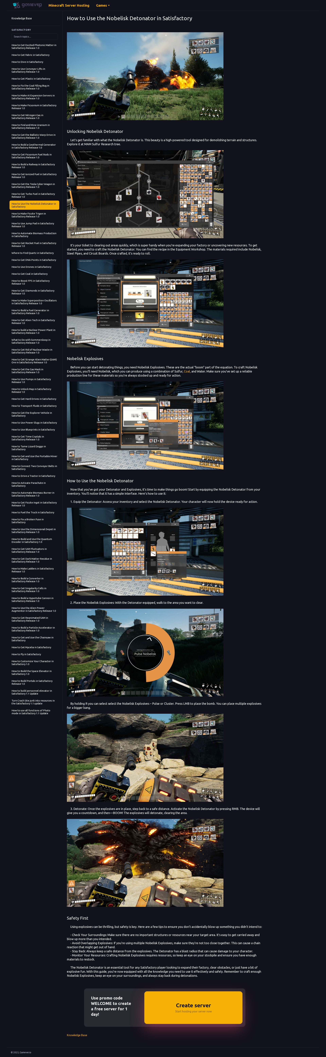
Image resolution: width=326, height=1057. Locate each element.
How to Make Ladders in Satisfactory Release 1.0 (33, 570)
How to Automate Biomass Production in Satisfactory (34, 235)
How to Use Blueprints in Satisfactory (33, 429)
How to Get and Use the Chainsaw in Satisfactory (32, 639)
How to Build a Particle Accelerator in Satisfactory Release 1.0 (33, 629)
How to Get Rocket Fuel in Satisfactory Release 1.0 (34, 244)
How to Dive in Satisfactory (27, 61)
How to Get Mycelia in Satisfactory (31, 647)
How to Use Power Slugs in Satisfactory (34, 422)
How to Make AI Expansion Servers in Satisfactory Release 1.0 (33, 97)
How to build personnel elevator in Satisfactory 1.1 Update (32, 692)
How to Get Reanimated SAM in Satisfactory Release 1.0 (30, 619)
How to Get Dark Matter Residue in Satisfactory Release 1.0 (32, 560)
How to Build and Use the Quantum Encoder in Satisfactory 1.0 (32, 540)
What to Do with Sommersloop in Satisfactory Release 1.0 (31, 341)
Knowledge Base (22, 18)
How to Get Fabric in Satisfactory (30, 54)
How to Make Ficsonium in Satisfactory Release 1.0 (34, 107)
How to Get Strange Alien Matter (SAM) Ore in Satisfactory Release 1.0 (34, 361)
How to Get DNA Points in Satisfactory (34, 259)
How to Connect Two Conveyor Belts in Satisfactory (34, 467)
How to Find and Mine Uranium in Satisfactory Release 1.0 (31, 126)
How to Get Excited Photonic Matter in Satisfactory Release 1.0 (34, 46)
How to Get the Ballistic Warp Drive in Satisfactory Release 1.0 (34, 136)
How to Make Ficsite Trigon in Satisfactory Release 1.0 (29, 215)
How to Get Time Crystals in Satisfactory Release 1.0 (28, 438)
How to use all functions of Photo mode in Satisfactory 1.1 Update (31, 712)
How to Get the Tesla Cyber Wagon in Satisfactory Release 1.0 (33, 185)
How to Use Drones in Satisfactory (31, 266)
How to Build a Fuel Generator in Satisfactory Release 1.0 (30, 312)
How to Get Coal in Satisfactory (30, 273)
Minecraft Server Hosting (69, 5)
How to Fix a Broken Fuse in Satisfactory (28, 521)
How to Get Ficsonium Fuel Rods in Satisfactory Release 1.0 (32, 156)
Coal (187, 371)
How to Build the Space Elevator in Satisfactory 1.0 (32, 672)
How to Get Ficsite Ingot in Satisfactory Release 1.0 (34, 504)
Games (101, 5)
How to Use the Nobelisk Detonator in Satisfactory (34, 205)
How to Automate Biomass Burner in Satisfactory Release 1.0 (33, 494)
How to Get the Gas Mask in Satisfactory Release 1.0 (27, 371)
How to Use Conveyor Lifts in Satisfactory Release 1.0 (28, 70)
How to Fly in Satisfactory (26, 654)
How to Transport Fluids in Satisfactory (34, 405)
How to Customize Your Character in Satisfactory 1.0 (33, 663)
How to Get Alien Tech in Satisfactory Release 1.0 (33, 321)
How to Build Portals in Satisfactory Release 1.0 (32, 682)
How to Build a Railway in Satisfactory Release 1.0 (33, 166)
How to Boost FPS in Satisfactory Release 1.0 (31, 282)
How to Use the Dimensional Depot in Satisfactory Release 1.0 (34, 531)
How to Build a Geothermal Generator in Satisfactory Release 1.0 (34, 146)
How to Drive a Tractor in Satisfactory (33, 475)
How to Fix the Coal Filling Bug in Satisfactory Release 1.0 (30, 87)
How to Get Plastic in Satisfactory (31, 78)
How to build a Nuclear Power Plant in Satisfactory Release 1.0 (33, 331)
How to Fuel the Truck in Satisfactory (33, 512)
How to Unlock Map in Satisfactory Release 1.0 (31, 390)
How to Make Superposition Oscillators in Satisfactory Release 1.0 (34, 302)
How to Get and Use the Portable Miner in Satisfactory (34, 458)
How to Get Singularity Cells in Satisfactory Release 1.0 (29, 590)
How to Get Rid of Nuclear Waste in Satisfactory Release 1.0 (32, 351)
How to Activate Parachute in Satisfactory (29, 484)
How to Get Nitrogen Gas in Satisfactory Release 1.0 (27, 116)
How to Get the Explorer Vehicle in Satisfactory (32, 414)
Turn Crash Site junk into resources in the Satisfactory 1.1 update (33, 702)
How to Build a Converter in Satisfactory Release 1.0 (27, 580)
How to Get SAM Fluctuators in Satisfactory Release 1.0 (29, 550)
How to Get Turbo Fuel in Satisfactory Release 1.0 (33, 195)
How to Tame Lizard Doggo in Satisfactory (29, 448)
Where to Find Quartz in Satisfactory (33, 252)
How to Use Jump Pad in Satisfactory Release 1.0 (33, 225)
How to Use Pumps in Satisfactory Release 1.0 (31, 380)
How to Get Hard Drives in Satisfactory (34, 398)
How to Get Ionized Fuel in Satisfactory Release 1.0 (34, 176)
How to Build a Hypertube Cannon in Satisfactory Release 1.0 (32, 599)
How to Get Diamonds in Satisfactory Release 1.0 (33, 292)
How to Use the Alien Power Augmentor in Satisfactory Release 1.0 (34, 609)
